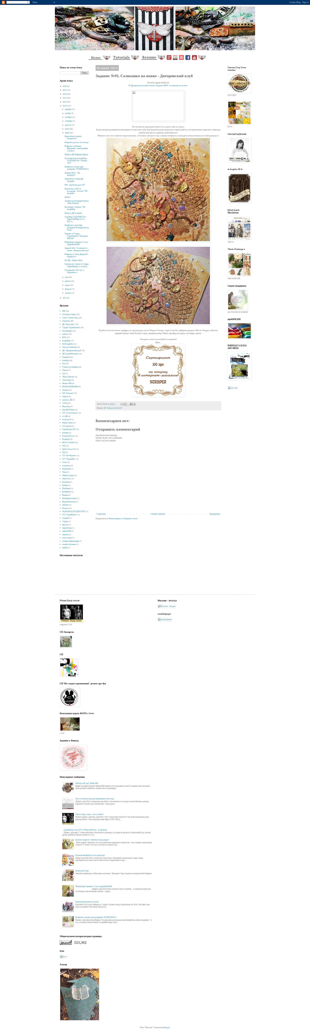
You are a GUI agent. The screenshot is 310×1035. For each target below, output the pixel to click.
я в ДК (65, 416)
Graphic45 (66, 357)
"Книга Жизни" (68, 376)
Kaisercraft (66, 468)
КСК (64, 337)
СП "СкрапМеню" (69, 514)
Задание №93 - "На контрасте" (72, 173)
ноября (68, 113)
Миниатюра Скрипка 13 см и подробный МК (76, 243)
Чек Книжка (67, 330)
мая (66, 277)
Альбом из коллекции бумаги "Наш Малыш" (76, 201)
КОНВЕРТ (66, 491)
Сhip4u (65, 396)
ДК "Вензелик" (68, 324)
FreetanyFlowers (68, 435)
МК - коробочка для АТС (75, 184)
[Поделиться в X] (128, 404)
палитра (65, 432)
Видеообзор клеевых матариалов (73, 137)
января (68, 292)
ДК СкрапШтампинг (70, 353)
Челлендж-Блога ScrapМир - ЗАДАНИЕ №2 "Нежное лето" (76, 160)
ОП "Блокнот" (68, 393)
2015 (65, 105)
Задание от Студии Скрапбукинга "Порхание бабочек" (76, 235)
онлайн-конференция (70, 541)
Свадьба (65, 518)
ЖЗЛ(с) (68, 197)
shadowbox (66, 478)
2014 (65, 297)
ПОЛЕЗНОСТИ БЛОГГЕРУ (73, 511)
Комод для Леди (82, 870)
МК (63, 311)
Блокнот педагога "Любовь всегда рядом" (92, 839)
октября (68, 117)
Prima (64, 472)
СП (63, 373)
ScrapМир (66, 340)
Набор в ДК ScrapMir (73, 213)
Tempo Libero (67, 422)
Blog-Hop (66, 406)
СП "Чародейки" (69, 458)
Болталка (66, 482)
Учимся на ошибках (70, 367)
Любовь (65, 504)
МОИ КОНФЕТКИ (70, 386)
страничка (66, 465)
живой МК (66, 531)
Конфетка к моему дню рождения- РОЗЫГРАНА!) (77, 167)
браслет (65, 524)
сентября (69, 121)
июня (67, 132)
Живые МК (67, 383)
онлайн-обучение (69, 544)
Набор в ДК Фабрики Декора (76, 154)
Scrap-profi (66, 419)
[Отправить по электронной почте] (122, 404)
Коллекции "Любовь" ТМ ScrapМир (75, 208)
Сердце (65, 521)
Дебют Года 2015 (69, 449)
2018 (65, 94)
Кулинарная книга (69, 498)
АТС (64, 445)
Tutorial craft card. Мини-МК (86, 783)
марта (67, 285)
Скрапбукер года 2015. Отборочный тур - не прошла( (85, 829)
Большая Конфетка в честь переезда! (90, 855)
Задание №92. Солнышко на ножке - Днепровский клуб (77, 249)
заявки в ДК (67, 399)
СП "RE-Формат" (69, 455)
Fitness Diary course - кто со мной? (89, 814)
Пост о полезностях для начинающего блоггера (94, 798)
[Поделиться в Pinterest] (134, 404)
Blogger (167, 1027)
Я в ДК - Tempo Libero (74, 260)
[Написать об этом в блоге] (125, 404)
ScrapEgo (66, 360)
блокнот (65, 390)
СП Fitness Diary (69, 314)
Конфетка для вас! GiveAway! (77, 142)
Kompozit (66, 439)
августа (68, 125)
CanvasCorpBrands (69, 347)
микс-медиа (67, 537)
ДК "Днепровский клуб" (113, 408)
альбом (65, 334)
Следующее (101, 513)
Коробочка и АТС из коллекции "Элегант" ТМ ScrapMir (76, 191)
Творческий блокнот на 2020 (86, 901)
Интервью (66, 488)
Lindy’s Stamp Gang (70, 317)
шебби (64, 547)
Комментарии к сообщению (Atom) (123, 518)
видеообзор (67, 527)
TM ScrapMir (67, 343)
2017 (65, 97)
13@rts (65, 403)
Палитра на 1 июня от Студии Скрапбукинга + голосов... (76, 265)
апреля (68, 281)
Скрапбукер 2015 (69, 429)
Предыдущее (215, 513)
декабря (68, 109)
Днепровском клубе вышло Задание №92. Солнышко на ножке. (159, 85)
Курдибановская (68, 501)
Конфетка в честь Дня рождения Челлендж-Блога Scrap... (77, 227)
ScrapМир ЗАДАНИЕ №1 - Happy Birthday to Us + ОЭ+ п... (76, 219)
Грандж (65, 485)
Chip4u (65, 370)
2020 (65, 86)
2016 (65, 101)
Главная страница (158, 513)
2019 (65, 90)
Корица (65, 495)
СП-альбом (66, 426)
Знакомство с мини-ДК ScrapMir (74, 179)
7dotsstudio (66, 380)
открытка (66, 320)
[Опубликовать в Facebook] (131, 404)
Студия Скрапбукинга (71, 327)
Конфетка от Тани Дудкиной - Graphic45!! (76, 255)
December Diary (68, 409)
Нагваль (65, 508)
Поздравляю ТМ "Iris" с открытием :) (74, 271)
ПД (63, 452)
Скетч (64, 462)
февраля (68, 289)
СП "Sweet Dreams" (70, 412)
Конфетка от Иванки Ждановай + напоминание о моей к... (76, 148)
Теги (64, 363)
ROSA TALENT (68, 442)
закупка (65, 534)
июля (67, 128)
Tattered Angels (68, 475)
